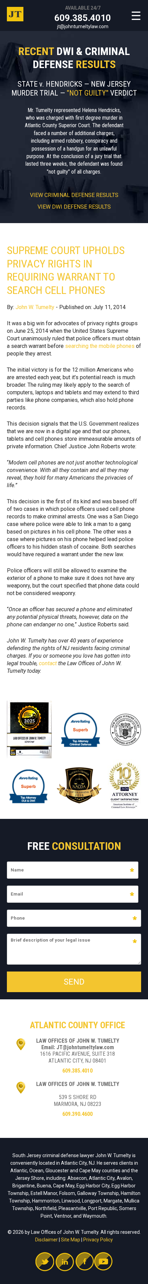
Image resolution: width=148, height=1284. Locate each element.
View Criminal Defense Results (74, 195)
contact (48, 663)
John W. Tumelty (34, 307)
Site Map (70, 1239)
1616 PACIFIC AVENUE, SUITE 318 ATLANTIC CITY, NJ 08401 (77, 1057)
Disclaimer (46, 1239)
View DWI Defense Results (74, 207)
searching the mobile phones (100, 346)
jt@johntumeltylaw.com (82, 26)
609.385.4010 (82, 18)
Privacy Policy (98, 1239)
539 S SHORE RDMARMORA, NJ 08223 (77, 1100)
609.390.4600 (77, 1114)
